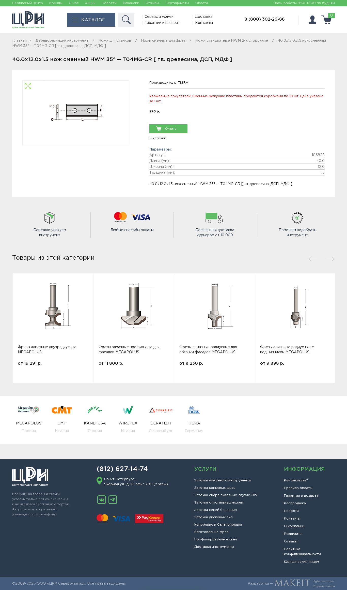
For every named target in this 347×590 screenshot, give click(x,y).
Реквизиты (293, 534)
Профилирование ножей (215, 539)
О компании (294, 526)
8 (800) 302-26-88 (264, 19)
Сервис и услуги (159, 16)
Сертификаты (177, 3)
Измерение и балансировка (218, 524)
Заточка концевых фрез (214, 487)
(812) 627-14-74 (122, 469)
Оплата (201, 3)
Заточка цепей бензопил (215, 510)
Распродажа (295, 503)
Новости (109, 3)
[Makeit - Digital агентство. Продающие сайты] (292, 583)
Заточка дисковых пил (213, 517)
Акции (90, 3)
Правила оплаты (298, 488)
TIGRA (183, 82)
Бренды (55, 3)
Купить (170, 128)
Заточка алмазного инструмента (222, 480)
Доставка (203, 16)
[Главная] (28, 19)
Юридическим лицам (301, 561)
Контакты (204, 22)
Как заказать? (296, 480)
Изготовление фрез (211, 532)
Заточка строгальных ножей (218, 502)
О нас (74, 3)
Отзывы (152, 3)
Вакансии (131, 3)
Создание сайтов (324, 586)
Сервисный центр (27, 3)
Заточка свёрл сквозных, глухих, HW (225, 495)
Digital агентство (323, 581)
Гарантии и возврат (162, 22)
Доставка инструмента (214, 546)
